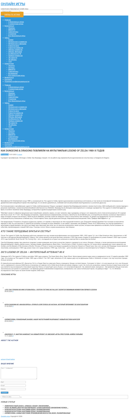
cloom (20, 154)
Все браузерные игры (16, 36)
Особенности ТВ (14, 54)
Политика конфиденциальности (17, 82)
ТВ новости (12, 58)
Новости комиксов (15, 48)
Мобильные (9, 78)
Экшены (11, 28)
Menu (2, 16)
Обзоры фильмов (15, 52)
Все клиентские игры (16, 76)
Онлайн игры (13, 4)
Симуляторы (13, 32)
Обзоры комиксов (15, 50)
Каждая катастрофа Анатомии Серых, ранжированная (27, 409)
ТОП (10, 62)
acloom (3, 359)
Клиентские (9, 64)
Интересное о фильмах (17, 44)
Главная (8, 20)
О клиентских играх (15, 24)
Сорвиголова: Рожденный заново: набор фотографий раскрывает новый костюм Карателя (42, 319)
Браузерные (9, 26)
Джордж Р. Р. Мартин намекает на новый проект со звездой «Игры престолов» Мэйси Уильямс (44, 334)
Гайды (7, 38)
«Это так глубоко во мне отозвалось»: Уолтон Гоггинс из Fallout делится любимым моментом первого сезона (51, 290)
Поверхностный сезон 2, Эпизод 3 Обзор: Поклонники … (27, 406)
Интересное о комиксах (17, 42)
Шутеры (11, 68)
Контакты (8, 80)
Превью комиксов (15, 56)
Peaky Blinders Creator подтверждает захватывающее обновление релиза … (36, 408)
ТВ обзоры (12, 60)
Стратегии (12, 34)
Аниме (10, 40)
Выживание (13, 74)
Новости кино (13, 46)
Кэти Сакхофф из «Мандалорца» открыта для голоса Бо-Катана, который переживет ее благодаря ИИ (46, 304)
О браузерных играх (16, 22)
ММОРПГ (11, 30)
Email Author (10, 359)
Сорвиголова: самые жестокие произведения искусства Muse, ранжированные (37, 413)
